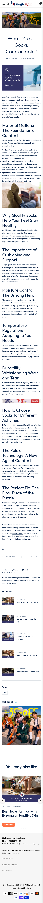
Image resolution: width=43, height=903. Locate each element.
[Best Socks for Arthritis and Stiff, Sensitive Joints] (8, 654)
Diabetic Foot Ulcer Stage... (25, 637)
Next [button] (40, 800)
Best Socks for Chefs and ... (28, 672)
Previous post (10, 557)
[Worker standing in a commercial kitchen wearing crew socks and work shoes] (8, 672)
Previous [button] (2, 800)
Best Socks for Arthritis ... (28, 655)
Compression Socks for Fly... (27, 620)
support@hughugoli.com (16, 838)
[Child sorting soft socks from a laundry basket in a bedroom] (8, 601)
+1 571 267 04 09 (14, 841)
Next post (34, 557)
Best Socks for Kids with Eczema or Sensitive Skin (20, 813)
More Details (8, 825)
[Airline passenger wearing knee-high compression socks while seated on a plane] (8, 619)
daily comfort (17, 533)
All (5, 693)
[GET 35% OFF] (21, 725)
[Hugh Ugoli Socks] (21, 3)
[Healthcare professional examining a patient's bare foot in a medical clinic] (8, 636)
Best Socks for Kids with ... (28, 602)
